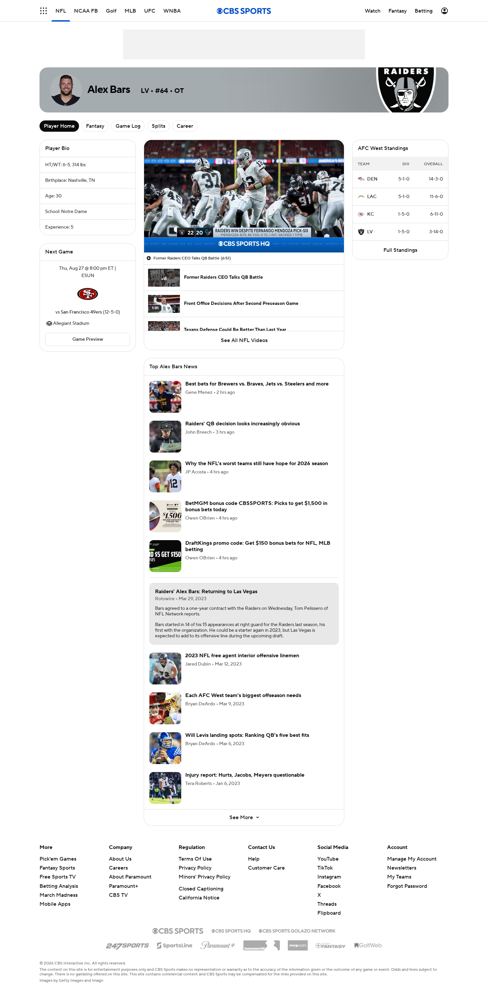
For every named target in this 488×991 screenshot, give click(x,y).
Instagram (329, 877)
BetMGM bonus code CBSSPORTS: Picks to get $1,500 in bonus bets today (256, 506)
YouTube (328, 859)
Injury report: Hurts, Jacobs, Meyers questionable (244, 775)
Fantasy (95, 126)
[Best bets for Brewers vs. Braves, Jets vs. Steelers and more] (165, 397)
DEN (372, 179)
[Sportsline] (175, 944)
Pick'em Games (58, 859)
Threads (327, 904)
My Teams (399, 877)
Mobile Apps (55, 904)
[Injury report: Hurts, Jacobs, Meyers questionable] (165, 788)
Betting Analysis (59, 886)
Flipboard (329, 913)
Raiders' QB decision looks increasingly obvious (242, 423)
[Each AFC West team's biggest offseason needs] (165, 708)
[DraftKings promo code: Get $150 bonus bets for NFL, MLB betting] (165, 556)
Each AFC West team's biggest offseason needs (243, 695)
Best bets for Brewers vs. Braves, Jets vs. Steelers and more (257, 384)
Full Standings (400, 250)
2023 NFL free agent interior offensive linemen (242, 655)
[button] (43, 11)
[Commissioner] (261, 943)
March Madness (59, 895)
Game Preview (87, 339)
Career (185, 126)
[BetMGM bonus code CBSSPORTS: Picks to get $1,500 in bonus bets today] (165, 516)
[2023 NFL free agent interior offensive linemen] (165, 668)
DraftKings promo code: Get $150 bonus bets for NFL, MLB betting (257, 546)
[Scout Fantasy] (331, 945)
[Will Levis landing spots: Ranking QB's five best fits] (165, 748)
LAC (371, 197)
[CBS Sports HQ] (231, 930)
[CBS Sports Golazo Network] (297, 930)
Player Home (59, 126)
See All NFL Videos (244, 340)
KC (370, 214)
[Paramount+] (218, 944)
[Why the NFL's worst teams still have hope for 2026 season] (165, 476)
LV (370, 232)
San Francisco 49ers (81, 312)
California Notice (199, 897)
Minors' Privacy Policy (204, 877)
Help (254, 859)
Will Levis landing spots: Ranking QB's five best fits (247, 735)
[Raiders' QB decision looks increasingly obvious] (165, 437)
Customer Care (266, 868)
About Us (120, 859)
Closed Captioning (201, 888)
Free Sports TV (58, 877)
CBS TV (118, 895)
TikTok (325, 868)
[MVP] (298, 943)
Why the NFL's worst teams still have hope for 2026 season (256, 463)
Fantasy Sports (57, 868)
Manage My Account (412, 859)
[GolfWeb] (368, 945)
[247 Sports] (127, 944)
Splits (158, 126)
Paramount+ (123, 886)
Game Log (128, 126)
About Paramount (130, 877)
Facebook (329, 886)
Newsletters (401, 868)
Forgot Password (407, 886)
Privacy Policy (195, 868)
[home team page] (87, 294)
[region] (244, 196)
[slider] (244, 233)
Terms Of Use (195, 859)
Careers (118, 868)
